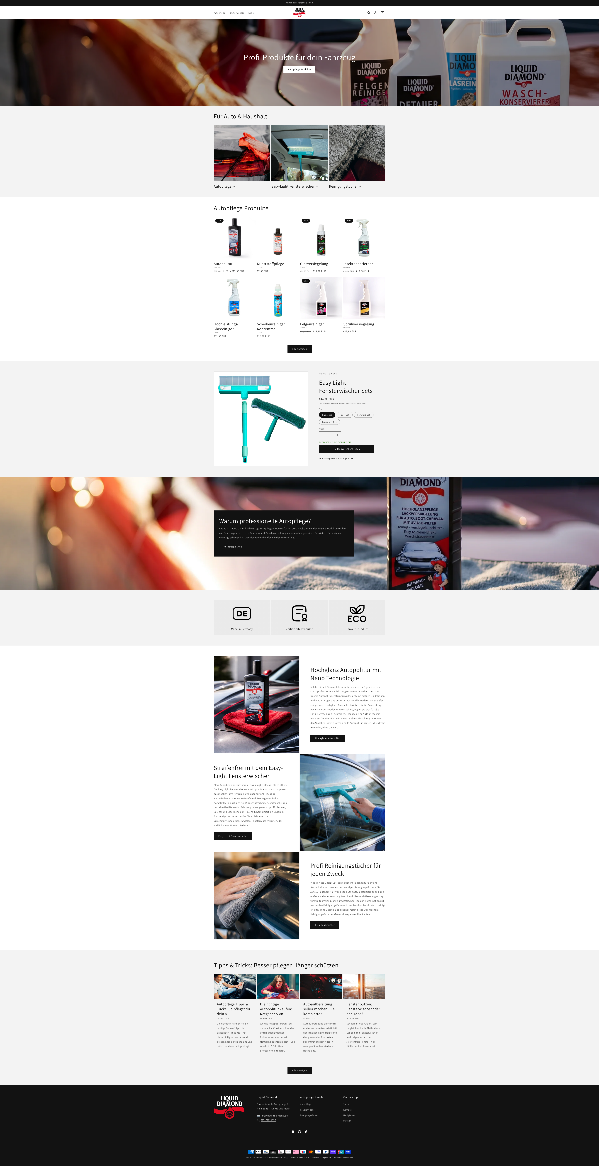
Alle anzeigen (299, 349)
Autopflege (223, 186)
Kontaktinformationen (343, 1157)
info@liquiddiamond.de (274, 1115)
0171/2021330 (268, 1120)
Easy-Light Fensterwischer (292, 186)
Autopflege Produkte (299, 69)
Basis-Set (327, 414)
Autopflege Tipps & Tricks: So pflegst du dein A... (233, 1009)
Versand (334, 403)
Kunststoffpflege (270, 263)
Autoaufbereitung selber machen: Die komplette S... (319, 1009)
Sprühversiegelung (358, 324)
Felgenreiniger (312, 324)
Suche (346, 1104)
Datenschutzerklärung (278, 1157)
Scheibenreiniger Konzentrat (271, 326)
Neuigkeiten (349, 1115)
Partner (347, 1120)
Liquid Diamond (259, 1157)
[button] (368, 12)
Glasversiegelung (314, 263)
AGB (307, 1157)
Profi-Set (344, 414)
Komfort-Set (363, 414)
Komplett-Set (329, 421)
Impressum (326, 1157)
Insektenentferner (358, 263)
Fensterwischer (307, 1109)
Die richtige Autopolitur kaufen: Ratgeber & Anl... (276, 1009)
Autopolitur (223, 263)
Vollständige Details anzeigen (334, 458)
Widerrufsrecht (297, 1157)
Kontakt (347, 1109)
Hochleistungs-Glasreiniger (226, 326)
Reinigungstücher (343, 186)
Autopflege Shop (233, 546)
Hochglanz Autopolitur (327, 738)
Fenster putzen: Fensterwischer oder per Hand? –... (363, 1009)
